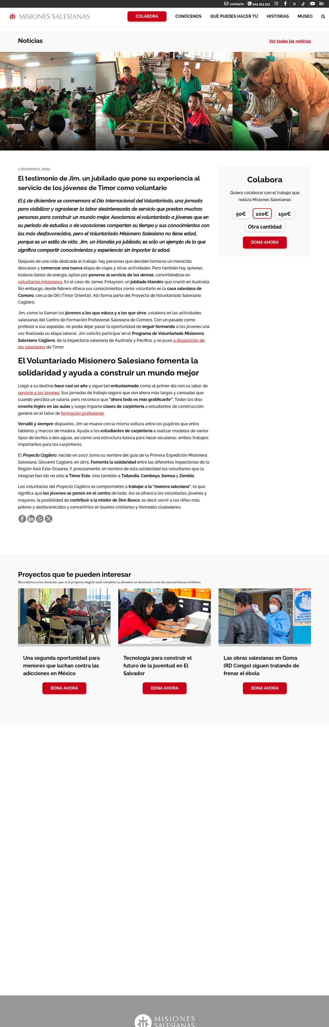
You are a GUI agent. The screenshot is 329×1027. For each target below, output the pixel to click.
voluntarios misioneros (40, 281)
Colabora (147, 16)
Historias (278, 16)
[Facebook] (22, 519)
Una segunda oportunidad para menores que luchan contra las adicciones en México (61, 665)
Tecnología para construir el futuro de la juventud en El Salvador (157, 665)
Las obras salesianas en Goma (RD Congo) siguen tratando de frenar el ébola (261, 665)
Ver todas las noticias (290, 41)
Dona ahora (265, 242)
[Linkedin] (31, 519)
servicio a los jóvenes (38, 392)
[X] (48, 519)
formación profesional (82, 413)
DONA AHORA (64, 688)
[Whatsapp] (40, 519)
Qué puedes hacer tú (234, 16)
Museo (305, 16)
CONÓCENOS (188, 16)
